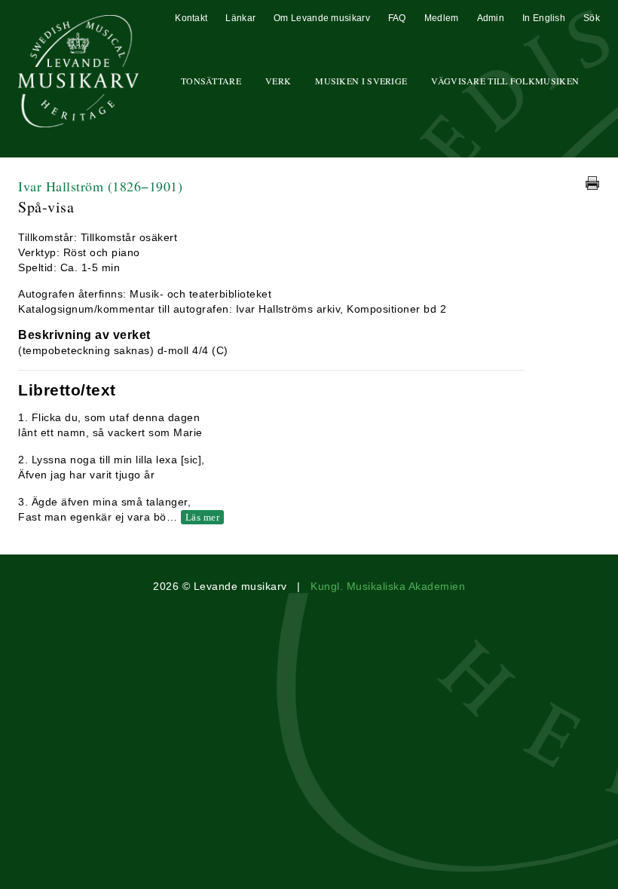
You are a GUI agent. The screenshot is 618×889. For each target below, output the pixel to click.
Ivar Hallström (100, 186)
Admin (491, 18)
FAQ (397, 18)
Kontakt (191, 18)
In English (543, 18)
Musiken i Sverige (361, 81)
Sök (591, 18)
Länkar (240, 18)
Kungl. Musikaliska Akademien (388, 586)
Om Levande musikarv (322, 18)
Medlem (441, 18)
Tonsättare (211, 81)
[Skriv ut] (592, 183)
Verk (278, 81)
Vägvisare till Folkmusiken (505, 81)
